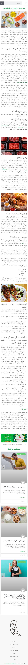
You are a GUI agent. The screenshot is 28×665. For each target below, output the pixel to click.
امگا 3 (22, 244)
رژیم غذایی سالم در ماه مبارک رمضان (14, 541)
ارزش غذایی (20, 444)
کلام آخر (23, 409)
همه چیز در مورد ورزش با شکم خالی (14, 487)
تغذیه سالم (15, 444)
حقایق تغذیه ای (5, 444)
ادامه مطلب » (22, 497)
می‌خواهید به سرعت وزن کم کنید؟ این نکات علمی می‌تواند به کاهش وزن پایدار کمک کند (14, 596)
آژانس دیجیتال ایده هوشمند (9, 663)
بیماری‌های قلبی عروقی (22, 82)
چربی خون (11, 444)
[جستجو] (2, 3)
